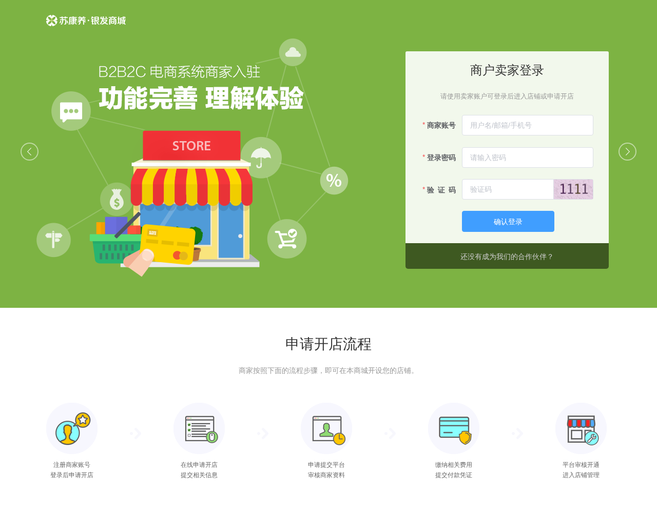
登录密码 (441, 157)
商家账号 (441, 125)
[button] (29, 152)
